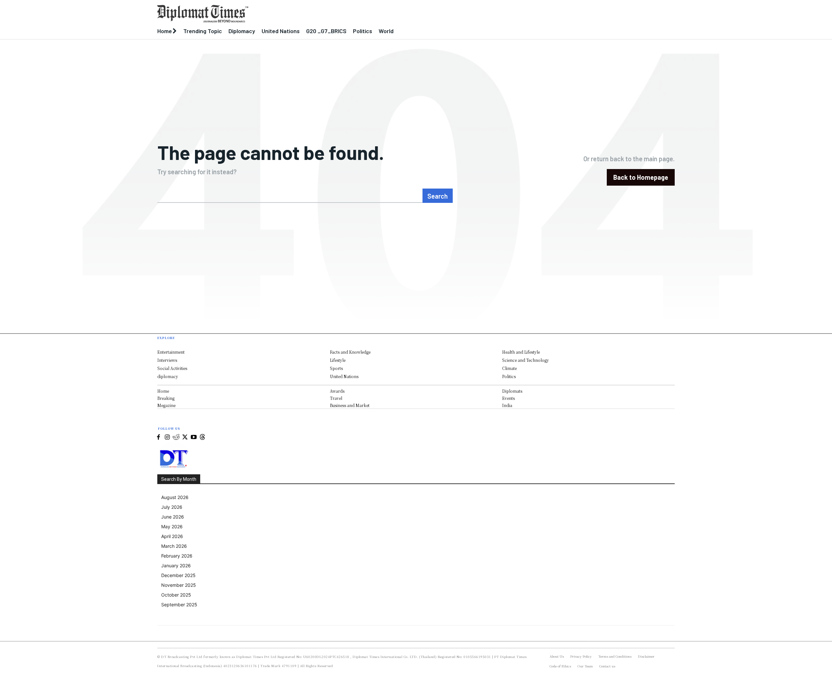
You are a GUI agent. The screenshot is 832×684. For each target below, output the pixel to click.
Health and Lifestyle (521, 352)
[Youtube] (193, 437)
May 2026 (172, 526)
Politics (509, 376)
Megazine (166, 405)
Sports (336, 368)
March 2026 (174, 546)
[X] (184, 437)
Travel (336, 398)
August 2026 (174, 497)
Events (508, 398)
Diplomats (512, 391)
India (507, 405)
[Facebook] (158, 437)
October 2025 (176, 595)
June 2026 (172, 517)
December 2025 (178, 575)
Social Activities (172, 368)
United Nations (344, 376)
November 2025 (178, 585)
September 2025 (179, 604)
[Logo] (349, 13)
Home (163, 391)
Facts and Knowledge (350, 352)
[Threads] (202, 437)
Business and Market (350, 405)
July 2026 (171, 507)
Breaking (166, 398)
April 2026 (172, 536)
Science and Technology (525, 360)
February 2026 (176, 556)
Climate (509, 368)
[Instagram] (167, 437)
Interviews (167, 360)
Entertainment (171, 352)
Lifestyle (337, 360)
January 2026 (176, 565)
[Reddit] (176, 437)
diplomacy (167, 376)
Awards (337, 391)
